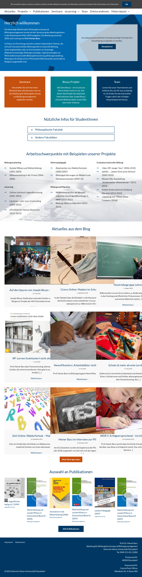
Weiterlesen (127, 305)
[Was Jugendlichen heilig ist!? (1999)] (14, 479)
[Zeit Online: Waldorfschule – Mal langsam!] (37, 408)
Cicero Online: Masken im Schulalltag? (82, 289)
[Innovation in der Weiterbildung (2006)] (60, 479)
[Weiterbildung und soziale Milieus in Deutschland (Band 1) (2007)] (82, 479)
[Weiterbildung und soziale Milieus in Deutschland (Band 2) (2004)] (37, 479)
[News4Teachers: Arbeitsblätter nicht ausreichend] (82, 336)
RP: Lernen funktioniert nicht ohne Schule (37, 358)
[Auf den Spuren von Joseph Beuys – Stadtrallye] (37, 260)
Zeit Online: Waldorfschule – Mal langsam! (36, 435)
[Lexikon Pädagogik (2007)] (105, 479)
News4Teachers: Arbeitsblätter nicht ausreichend (82, 365)
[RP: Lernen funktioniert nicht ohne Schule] (37, 332)
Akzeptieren (107, 46)
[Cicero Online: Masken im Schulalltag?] (82, 260)
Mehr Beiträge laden (71, 459)
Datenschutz (114, 4)
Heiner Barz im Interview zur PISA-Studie (82, 439)
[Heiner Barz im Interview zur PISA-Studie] (82, 410)
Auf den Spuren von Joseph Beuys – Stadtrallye (37, 290)
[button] (71, 130)
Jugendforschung (9, 507)
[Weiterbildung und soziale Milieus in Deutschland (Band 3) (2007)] (127, 479)
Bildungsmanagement (33, 521)
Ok (126, 4)
